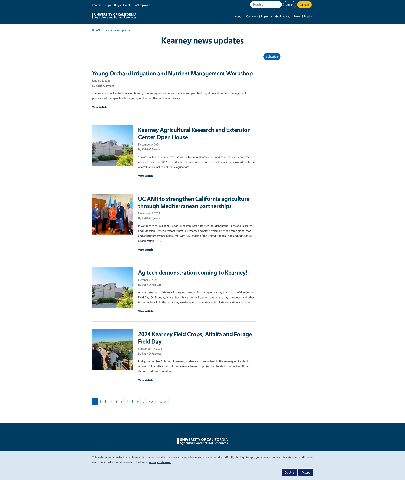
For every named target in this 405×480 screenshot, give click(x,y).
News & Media (303, 16)
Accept (306, 472)
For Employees (142, 5)
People (108, 5)
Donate (304, 4)
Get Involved (282, 16)
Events (127, 5)
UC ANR (96, 30)
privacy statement (160, 462)
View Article (99, 107)
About (238, 16)
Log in (289, 4)
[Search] (280, 4)
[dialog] (202, 465)
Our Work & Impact (257, 16)
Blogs (117, 5)
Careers (96, 5)
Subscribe (272, 56)
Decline (289, 472)
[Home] (114, 16)
